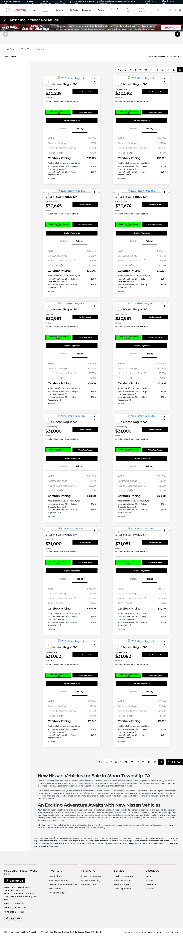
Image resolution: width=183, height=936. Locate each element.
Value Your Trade (85, 112)
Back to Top (174, 762)
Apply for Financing (90, 880)
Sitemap (57, 932)
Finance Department (91, 876)
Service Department (124, 876)
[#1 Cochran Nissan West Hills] (17, 9)
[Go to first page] (119, 70)
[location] (70, 2)
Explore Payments (72, 120)
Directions (151, 884)
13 (162, 69)
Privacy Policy (34, 932)
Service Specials (121, 884)
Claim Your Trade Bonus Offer (58, 112)
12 (157, 69)
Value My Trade (88, 884)
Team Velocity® (140, 932)
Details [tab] (64, 128)
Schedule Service (122, 880)
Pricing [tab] (79, 128)
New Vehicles (55, 876)
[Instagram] (13, 918)
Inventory (55, 870)
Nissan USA (90, 932)
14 (168, 69)
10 (145, 69)
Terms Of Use (47, 932)
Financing (88, 870)
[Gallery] (91, 34)
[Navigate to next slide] (181, 34)
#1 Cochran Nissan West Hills (16, 932)
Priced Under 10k (57, 892)
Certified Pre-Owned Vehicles (63, 884)
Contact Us (16, 880)
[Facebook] (7, 918)
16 (180, 69)
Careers (150, 888)
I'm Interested (85, 92)
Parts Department (123, 888)
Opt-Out (99, 932)
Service (119, 870)
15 (174, 69)
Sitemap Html (68, 932)
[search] (180, 10)
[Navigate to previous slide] (2, 34)
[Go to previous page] (125, 70)
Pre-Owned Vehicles (58, 880)
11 (151, 69)
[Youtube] (19, 918)
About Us (152, 870)
